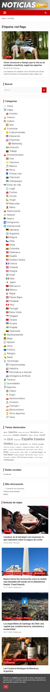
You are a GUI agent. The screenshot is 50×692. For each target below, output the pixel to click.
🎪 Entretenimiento (13, 154)
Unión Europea (38, 457)
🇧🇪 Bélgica (11, 237)
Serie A (41, 455)
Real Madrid (8, 455)
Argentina (12, 432)
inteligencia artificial (29, 447)
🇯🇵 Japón (11, 282)
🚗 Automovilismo (15, 398)
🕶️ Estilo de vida (12, 184)
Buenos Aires (7, 435)
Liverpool (10, 449)
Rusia (36, 455)
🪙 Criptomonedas (15, 132)
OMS (21, 452)
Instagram (18, 447)
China (31, 435)
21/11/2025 (7, 587)
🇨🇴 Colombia (12, 248)
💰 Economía (10, 128)
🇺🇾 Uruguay (11, 327)
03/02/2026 (7, 543)
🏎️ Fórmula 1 (13, 405)
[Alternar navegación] (5, 12)
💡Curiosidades (11, 383)
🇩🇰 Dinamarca (13, 252)
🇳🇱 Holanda (12, 267)
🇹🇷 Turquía (11, 319)
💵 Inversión (12, 147)
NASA (5, 452)
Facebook (23, 444)
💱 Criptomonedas (15, 364)
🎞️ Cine (10, 158)
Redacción (17, 587)
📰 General (9, 214)
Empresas (17, 440)
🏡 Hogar (11, 199)
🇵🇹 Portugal (12, 308)
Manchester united (31, 449)
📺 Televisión (13, 177)
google (41, 444)
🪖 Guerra (8, 218)
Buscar (44, 90)
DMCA (5, 494)
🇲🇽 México (11, 289)
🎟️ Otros (10, 169)
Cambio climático (20, 435)
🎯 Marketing (15, 143)
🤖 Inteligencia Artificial (18, 376)
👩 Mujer (7, 57)
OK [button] (6, 687)
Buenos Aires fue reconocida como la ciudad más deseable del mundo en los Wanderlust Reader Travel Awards (25, 582)
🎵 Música (11, 166)
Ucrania (13, 457)
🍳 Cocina (11, 196)
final (29, 444)
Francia (34, 444)
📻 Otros (8, 346)
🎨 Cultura (8, 121)
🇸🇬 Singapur (12, 316)
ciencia (36, 435)
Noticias (17, 68)
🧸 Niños (10, 207)
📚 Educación (13, 136)
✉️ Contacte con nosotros (13, 489)
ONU (26, 452)
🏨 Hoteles (12, 113)
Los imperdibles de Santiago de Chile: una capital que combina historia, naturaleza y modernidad (23, 626)
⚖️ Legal (10, 188)
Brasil (41, 432)
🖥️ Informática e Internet (19, 372)
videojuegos (8, 460)
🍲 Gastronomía (11, 211)
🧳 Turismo (9, 379)
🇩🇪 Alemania (12, 229)
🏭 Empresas (13, 139)
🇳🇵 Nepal (10, 293)
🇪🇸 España (11, 256)
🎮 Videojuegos (14, 181)
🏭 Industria (12, 368)
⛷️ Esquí (10, 394)
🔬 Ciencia (9, 117)
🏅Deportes (9, 387)
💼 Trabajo (11, 151)
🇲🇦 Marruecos (13, 286)
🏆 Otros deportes (15, 413)
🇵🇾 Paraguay (12, 301)
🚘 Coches (11, 192)
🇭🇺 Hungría (11, 271)
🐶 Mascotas (13, 203)
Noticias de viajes (12, 502)
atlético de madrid (23, 432)
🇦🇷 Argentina (12, 233)
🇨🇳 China (10, 244)
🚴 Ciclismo (12, 402)
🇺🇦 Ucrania (11, 323)
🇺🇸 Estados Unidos (15, 259)
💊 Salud (8, 357)
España (27, 439)
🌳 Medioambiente (13, 334)
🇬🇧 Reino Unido (14, 312)
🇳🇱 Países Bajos (14, 297)
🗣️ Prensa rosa (14, 173)
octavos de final (14, 452)
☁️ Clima (8, 106)
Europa (16, 444)
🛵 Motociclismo (15, 409)
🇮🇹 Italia (10, 278)
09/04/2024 (7, 68)
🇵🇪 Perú (10, 304)
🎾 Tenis (10, 417)
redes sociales (19, 455)
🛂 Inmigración (11, 222)
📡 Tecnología (10, 361)
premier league (37, 452)
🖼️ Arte (10, 124)
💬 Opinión (9, 342)
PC (29, 452)
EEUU (10, 439)
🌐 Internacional (11, 226)
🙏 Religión (9, 353)
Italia (37, 447)
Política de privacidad (11, 491)
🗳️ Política (9, 349)
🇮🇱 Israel (10, 274)
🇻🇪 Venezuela (13, 331)
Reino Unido (29, 455)
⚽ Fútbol (11, 391)
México (40, 449)
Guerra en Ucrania (8, 447)
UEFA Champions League (25, 457)
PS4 (45, 452)
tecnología (6, 457)
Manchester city (19, 449)
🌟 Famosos (12, 162)
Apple (5, 432)
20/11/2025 (7, 632)
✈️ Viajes (8, 109)
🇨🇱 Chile (10, 241)
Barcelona (34, 432)
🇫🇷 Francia (11, 263)
